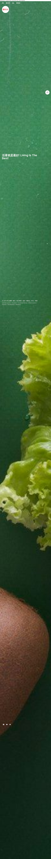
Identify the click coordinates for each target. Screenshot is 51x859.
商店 (3, 3)
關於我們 (8, 3)
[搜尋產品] (47, 92)
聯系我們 (18, 3)
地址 (13, 3)
